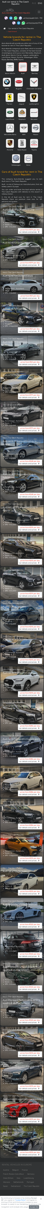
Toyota (34, 150)
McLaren (34, 119)
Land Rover (10, 119)
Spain (5, 1186)
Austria (6, 1170)
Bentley (35, 73)
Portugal (30, 1182)
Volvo (28, 165)
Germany (30, 1174)
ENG (40, 3)
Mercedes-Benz (10, 134)
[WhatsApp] (15, 18)
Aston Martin (10, 73)
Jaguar (21, 104)
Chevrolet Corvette (34, 89)
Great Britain (8, 1178)
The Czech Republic (31, 1186)
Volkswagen (16, 165)
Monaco (6, 1182)
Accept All (34, 1207)
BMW (7, 89)
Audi (22, 73)
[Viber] (6, 18)
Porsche (10, 150)
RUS (34, 3)
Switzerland (15, 1186)
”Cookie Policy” (20, 1200)
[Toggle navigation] (39, 12)
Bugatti (19, 89)
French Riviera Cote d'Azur (13, 1174)
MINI (23, 134)
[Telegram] (11, 18)
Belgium (15, 1170)
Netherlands (18, 1182)
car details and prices (29, 231)
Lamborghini (34, 104)
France (25, 1170)
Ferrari (9, 104)
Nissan (35, 134)
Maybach (22, 119)
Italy (18, 1178)
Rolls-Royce (22, 150)
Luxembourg (29, 1178)
